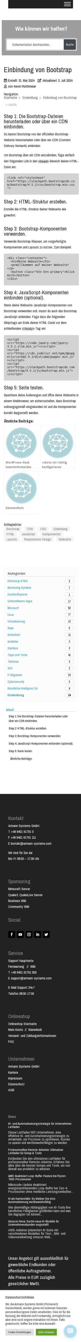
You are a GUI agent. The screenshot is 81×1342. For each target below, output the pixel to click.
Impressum (15, 1078)
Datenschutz (16, 1084)
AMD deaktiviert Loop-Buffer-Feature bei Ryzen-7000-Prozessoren (37, 1177)
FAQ (11, 1041)
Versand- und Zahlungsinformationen (32, 1035)
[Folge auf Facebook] (11, 934)
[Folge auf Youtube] (20, 934)
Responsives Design (37, 539)
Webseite (65, 539)
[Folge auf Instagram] (28, 934)
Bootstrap (12, 528)
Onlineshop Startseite (22, 1023)
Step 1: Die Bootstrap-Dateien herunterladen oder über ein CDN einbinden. (38, 718)
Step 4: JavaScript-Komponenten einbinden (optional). (41, 743)
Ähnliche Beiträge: (21, 759)
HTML (10, 534)
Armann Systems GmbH (23, 1066)
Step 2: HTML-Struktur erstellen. (28, 728)
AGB (11, 1090)
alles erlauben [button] (46, 1332)
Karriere (13, 1072)
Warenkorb (35, 1029)
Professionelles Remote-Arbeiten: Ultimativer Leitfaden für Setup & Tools (35, 1151)
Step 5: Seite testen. (21, 751)
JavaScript (28, 534)
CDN (30, 528)
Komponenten (52, 534)
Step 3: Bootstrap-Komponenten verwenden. (35, 736)
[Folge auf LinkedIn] (37, 934)
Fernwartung (17, 966)
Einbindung (61, 528)
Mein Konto (15, 1029)
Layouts (11, 539)
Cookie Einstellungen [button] (19, 1332)
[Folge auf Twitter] (46, 934)
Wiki (32, 966)
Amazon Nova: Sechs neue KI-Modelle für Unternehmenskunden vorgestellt (33, 1223)
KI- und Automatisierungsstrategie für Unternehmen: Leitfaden (40, 1125)
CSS (43, 528)
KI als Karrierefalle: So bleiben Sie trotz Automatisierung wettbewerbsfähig (32, 1200)
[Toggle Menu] (67, 4)
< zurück (11, 104)
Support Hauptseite (20, 960)
